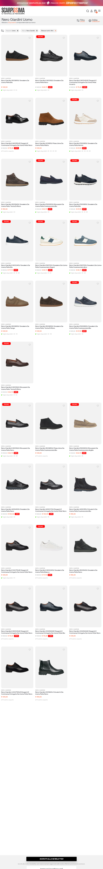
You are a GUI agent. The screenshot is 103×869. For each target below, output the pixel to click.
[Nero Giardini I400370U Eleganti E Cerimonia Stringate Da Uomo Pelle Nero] (51, 484)
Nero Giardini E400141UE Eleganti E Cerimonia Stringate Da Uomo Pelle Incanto (83, 82)
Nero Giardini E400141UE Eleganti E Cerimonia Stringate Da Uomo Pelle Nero (16, 632)
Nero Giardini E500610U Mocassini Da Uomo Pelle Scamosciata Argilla (83, 449)
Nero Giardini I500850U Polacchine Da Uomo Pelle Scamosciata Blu (49, 449)
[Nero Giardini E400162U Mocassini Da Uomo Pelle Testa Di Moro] (17, 362)
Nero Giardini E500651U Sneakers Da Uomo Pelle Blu (83, 205)
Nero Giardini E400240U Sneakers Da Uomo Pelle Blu (15, 266)
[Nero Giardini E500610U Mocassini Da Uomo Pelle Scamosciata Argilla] (85, 423)
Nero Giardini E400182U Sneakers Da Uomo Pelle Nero (49, 81)
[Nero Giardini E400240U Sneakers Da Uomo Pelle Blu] (17, 240)
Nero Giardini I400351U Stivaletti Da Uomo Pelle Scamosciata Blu (83, 510)
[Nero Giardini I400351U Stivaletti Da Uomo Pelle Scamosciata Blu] (85, 484)
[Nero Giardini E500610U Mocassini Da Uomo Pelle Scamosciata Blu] (51, 180)
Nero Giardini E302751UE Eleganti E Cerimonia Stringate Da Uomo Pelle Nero (16, 571)
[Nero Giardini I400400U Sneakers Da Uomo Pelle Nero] (17, 484)
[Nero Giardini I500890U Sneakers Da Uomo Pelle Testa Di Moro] (51, 301)
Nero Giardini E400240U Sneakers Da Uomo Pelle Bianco (49, 571)
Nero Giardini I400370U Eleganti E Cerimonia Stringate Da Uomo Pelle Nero (50, 510)
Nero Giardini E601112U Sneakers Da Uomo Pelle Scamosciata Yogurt (51, 266)
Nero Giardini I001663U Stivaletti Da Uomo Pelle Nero (49, 693)
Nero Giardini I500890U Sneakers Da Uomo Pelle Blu (15, 81)
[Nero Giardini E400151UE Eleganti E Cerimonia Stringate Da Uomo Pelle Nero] (17, 119)
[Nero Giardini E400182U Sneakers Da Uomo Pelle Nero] (51, 56)
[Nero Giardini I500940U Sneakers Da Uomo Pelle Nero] (85, 545)
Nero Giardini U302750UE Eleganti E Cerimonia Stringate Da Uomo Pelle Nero (16, 693)
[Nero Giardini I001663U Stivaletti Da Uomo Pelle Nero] (51, 667)
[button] (87, 11)
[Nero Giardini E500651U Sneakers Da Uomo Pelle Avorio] (85, 119)
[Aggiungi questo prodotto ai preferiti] (29, 38)
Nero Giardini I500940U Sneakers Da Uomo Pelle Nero (83, 571)
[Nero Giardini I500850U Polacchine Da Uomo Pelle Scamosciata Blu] (51, 423)
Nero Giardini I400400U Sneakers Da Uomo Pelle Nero (15, 510)
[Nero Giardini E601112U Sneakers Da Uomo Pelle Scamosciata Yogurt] (51, 240)
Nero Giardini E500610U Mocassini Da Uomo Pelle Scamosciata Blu (49, 205)
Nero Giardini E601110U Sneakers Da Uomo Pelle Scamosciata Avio (85, 266)
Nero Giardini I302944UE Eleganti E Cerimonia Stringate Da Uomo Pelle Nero (84, 632)
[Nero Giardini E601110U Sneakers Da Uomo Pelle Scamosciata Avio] (85, 240)
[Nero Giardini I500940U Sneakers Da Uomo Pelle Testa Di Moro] (17, 180)
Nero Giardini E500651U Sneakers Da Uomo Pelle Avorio (83, 144)
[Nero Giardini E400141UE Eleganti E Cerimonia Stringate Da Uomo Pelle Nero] (17, 606)
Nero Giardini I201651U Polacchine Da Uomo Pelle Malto (49, 144)
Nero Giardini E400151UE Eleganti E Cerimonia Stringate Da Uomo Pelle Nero (16, 144)
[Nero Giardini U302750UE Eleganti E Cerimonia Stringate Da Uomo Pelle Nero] (17, 667)
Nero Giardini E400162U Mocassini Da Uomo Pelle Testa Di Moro (15, 388)
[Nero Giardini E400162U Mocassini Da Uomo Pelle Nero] (17, 423)
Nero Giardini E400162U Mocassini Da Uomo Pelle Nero (15, 449)
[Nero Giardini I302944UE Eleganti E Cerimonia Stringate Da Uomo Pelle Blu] (51, 606)
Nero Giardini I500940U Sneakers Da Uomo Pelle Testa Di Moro (15, 205)
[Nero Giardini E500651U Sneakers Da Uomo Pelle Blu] (85, 180)
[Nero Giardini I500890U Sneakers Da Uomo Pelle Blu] (17, 56)
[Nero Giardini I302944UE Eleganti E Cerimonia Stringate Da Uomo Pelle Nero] (85, 606)
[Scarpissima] (13, 11)
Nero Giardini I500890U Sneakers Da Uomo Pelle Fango (15, 327)
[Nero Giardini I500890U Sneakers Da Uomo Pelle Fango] (17, 301)
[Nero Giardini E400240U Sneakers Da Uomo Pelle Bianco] (51, 545)
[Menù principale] (99, 11)
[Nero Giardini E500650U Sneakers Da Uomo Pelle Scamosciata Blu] (85, 301)
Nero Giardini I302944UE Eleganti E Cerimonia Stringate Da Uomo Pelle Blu (50, 632)
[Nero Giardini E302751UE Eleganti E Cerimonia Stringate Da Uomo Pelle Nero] (17, 545)
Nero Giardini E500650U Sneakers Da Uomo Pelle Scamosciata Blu (83, 327)
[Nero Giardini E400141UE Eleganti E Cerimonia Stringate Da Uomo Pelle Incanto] (85, 56)
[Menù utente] (91, 11)
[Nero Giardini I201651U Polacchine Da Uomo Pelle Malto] (51, 119)
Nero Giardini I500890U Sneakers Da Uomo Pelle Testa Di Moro (49, 327)
